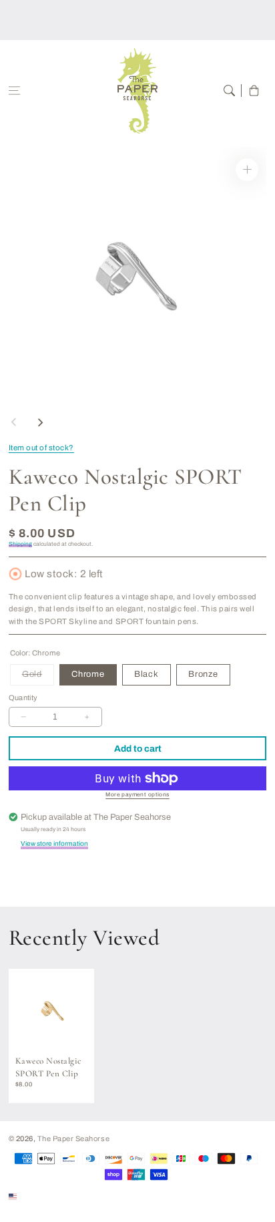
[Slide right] (40, 422)
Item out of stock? (41, 448)
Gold (38, 677)
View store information (54, 843)
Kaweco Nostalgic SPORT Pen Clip (48, 1067)
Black (146, 674)
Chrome (88, 674)
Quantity (23, 698)
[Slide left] (14, 422)
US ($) (31, 1196)
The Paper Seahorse (73, 1138)
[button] (14, 90)
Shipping (20, 544)
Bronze (203, 674)
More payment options (137, 795)
